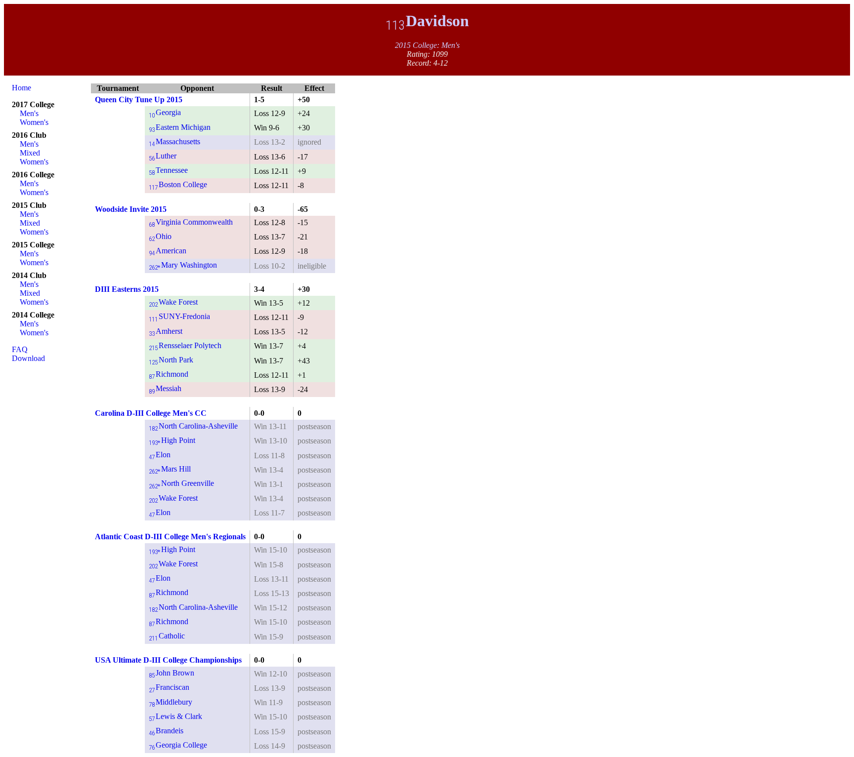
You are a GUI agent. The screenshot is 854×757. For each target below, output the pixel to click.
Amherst (165, 331)
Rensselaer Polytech (185, 345)
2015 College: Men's (427, 45)
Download (28, 358)
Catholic (167, 636)
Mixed (30, 153)
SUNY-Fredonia (179, 316)
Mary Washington (183, 265)
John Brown (171, 673)
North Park (171, 360)
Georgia (165, 112)
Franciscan (169, 687)
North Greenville (181, 483)
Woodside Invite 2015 (131, 209)
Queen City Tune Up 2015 (138, 99)
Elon (160, 454)
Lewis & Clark (175, 716)
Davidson (427, 21)
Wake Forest (173, 302)
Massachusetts (174, 141)
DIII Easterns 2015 (127, 289)
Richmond (168, 374)
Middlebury (170, 702)
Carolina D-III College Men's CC (151, 413)
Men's (29, 113)
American (167, 250)
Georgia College (178, 745)
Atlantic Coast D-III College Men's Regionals (170, 536)
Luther (162, 156)
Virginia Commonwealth (191, 222)
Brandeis (166, 730)
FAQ (20, 349)
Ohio (160, 236)
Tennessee (168, 170)
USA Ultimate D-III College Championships (168, 660)
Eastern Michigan (180, 127)
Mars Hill (170, 469)
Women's (34, 122)
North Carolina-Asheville (193, 426)
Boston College (178, 184)
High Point (172, 440)
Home (21, 87)
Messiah (165, 388)
